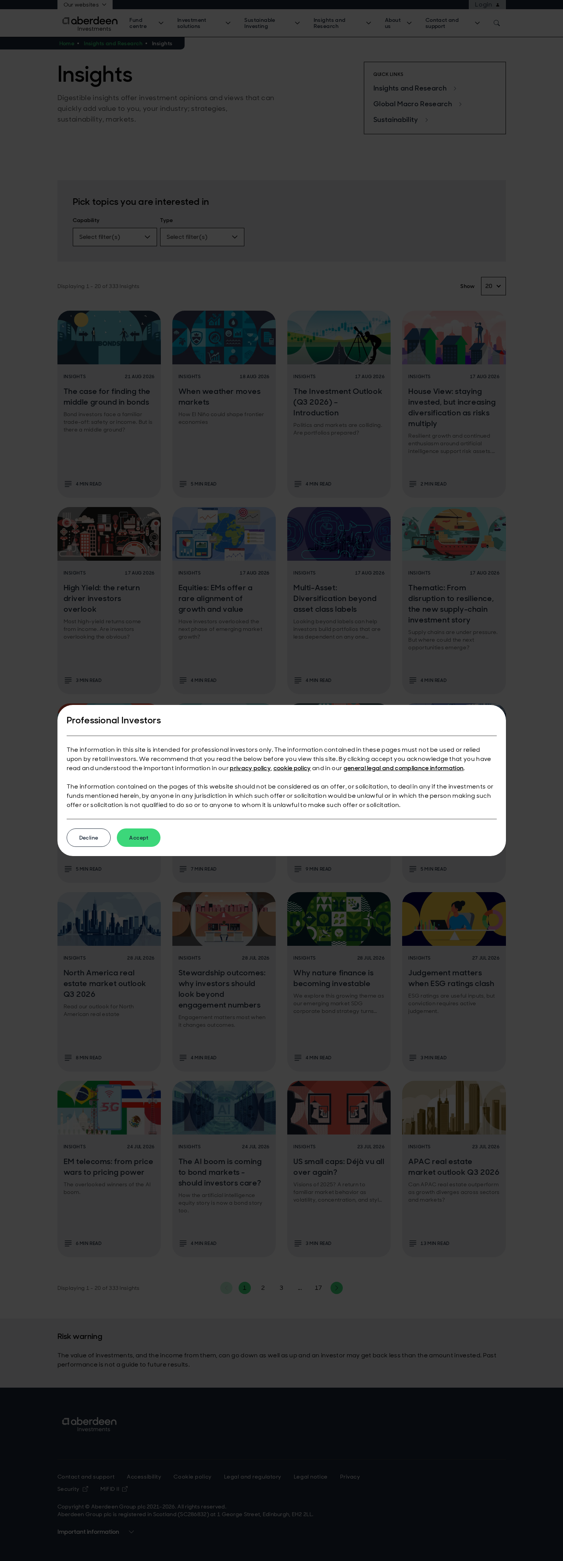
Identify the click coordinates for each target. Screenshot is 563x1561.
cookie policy (292, 768)
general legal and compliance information (404, 768)
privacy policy (250, 768)
